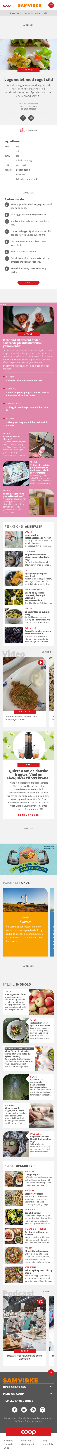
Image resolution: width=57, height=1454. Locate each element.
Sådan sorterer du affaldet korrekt (24, 380)
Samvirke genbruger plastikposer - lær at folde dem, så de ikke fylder (27, 394)
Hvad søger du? (14, 1387)
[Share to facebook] (23, 118)
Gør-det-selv (13, 403)
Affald (10, 376)
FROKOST (28, 70)
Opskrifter (14, 13)
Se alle (45, 652)
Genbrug (11, 388)
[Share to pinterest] (31, 118)
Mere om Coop (13, 1393)
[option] (24, 692)
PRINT (28, 282)
